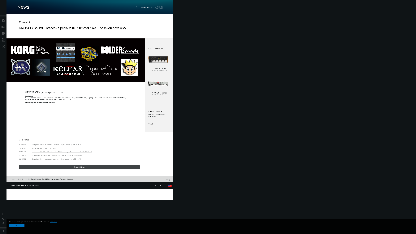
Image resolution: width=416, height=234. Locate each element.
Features (4, 33)
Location (4, 219)
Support (4, 46)
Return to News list (146, 7)
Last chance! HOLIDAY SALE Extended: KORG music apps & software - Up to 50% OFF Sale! (62, 152)
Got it (16, 225)
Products (4, 27)
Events (4, 40)
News (4, 214)
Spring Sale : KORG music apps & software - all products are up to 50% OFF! (56, 144)
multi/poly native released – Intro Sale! (44, 148)
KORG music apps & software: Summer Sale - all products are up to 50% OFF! (57, 155)
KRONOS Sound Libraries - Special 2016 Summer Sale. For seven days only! (48, 179)
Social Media (4, 223)
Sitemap (167, 180)
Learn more (53, 222)
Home (4, 20)
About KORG (4, 231)
